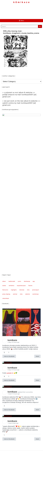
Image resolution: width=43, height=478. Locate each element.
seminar (15, 294)
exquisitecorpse (21, 285)
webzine (27, 294)
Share (37, 356)
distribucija (27, 281)
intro (28, 290)
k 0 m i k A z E (21, 2)
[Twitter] (28, 9)
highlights (14, 290)
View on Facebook (9, 356)
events (4, 285)
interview (21, 290)
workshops (35, 294)
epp (34, 281)
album (4, 281)
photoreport (35, 290)
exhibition (11, 285)
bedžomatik (12, 281)
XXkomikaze (5, 298)
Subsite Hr (9, 373)
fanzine (30, 285)
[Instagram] (21, 9)
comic (19, 281)
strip (21, 294)
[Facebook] (15, 9)
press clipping (6, 294)
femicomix (5, 290)
